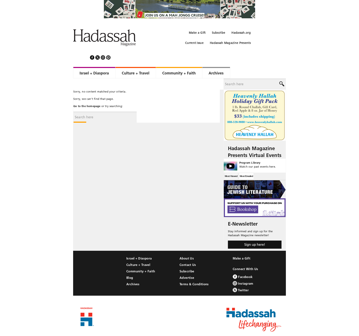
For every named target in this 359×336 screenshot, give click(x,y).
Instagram (245, 272)
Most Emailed (246, 165)
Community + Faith (140, 260)
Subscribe (187, 260)
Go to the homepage (87, 94)
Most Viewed (231, 165)
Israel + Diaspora (139, 247)
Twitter (243, 279)
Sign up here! (254, 233)
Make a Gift (241, 247)
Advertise (187, 266)
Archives (132, 273)
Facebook (244, 266)
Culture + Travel (138, 254)
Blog (129, 266)
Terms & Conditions (194, 273)
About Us (187, 247)
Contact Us (188, 254)
